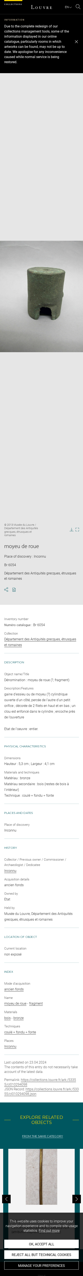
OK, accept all (41, 1244)
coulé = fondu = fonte (20, 1032)
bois (7, 1018)
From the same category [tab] (42, 1136)
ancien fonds (14, 989)
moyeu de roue (15, 1003)
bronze (18, 1018)
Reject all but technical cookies (41, 1255)
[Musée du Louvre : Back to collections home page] (41, 7)
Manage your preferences (41, 1266)
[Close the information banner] (76, 41)
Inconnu (10, 871)
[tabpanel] (41, 1199)
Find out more (49, 1231)
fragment (36, 1003)
